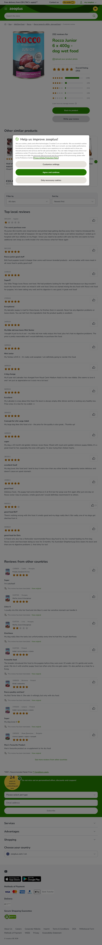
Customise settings (51, 164)
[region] (51, 160)
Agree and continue (51, 172)
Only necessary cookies (51, 180)
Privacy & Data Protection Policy (46, 158)
